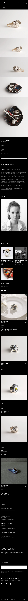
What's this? (12, 164)
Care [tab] (15, 169)
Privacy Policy (4, 572)
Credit (23, 599)
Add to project (6, 164)
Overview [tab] (3, 169)
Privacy (14, 595)
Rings (4, 7)
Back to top (18, 592)
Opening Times (4, 510)
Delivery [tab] (18, 169)
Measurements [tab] (9, 169)
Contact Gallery (11, 510)
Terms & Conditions (6, 595)
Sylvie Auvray (5, 140)
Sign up (14, 567)
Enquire (14, 160)
